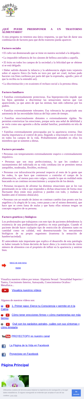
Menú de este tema (18, 263)
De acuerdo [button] (76, 393)
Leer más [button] (13, 395)
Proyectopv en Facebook (24, 353)
